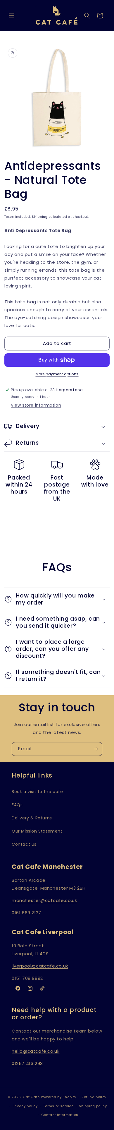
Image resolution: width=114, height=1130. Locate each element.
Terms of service (58, 1106)
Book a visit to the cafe (37, 792)
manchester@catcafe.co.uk (44, 900)
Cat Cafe (31, 1097)
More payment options (57, 373)
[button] (11, 15)
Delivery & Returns (32, 818)
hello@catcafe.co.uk (35, 1051)
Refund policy (94, 1097)
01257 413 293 (27, 1063)
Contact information (59, 1114)
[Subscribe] (95, 749)
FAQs (17, 805)
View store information (36, 405)
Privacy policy (25, 1106)
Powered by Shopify (58, 1097)
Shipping (40, 217)
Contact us (24, 844)
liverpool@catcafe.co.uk (40, 966)
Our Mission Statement (37, 831)
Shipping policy (93, 1106)
